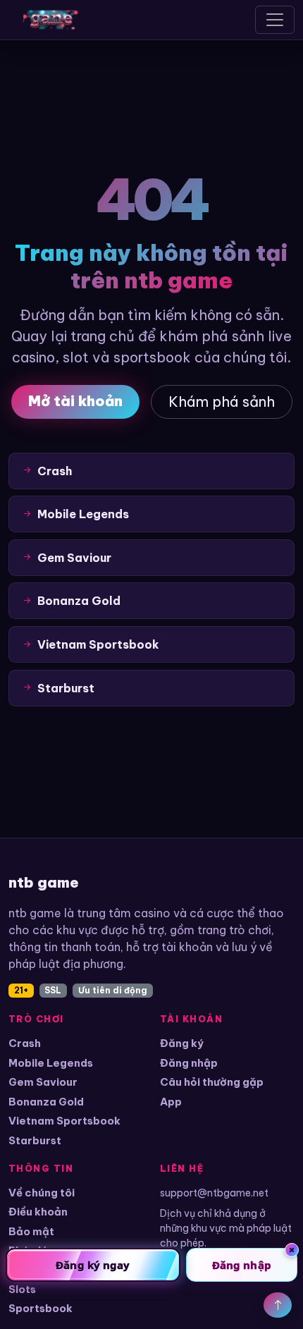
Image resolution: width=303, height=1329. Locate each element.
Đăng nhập (189, 1063)
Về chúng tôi (41, 1192)
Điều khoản (38, 1211)
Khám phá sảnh (221, 401)
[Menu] (275, 20)
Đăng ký (182, 1043)
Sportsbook (40, 1308)
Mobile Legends (50, 1063)
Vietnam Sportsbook (64, 1120)
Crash (24, 1043)
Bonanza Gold (46, 1101)
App (171, 1101)
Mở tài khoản (75, 401)
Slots (22, 1289)
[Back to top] (278, 1305)
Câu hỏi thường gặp (212, 1082)
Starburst (34, 1140)
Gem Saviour (43, 1082)
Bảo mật (31, 1231)
